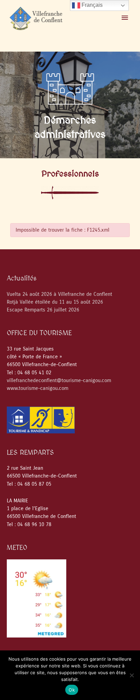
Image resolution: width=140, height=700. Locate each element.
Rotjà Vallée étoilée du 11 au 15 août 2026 (55, 302)
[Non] (131, 675)
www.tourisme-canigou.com (37, 388)
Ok (72, 690)
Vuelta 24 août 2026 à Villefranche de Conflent (59, 294)
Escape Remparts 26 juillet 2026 (43, 310)
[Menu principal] (124, 18)
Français (91, 5)
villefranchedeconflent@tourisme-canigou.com (59, 380)
